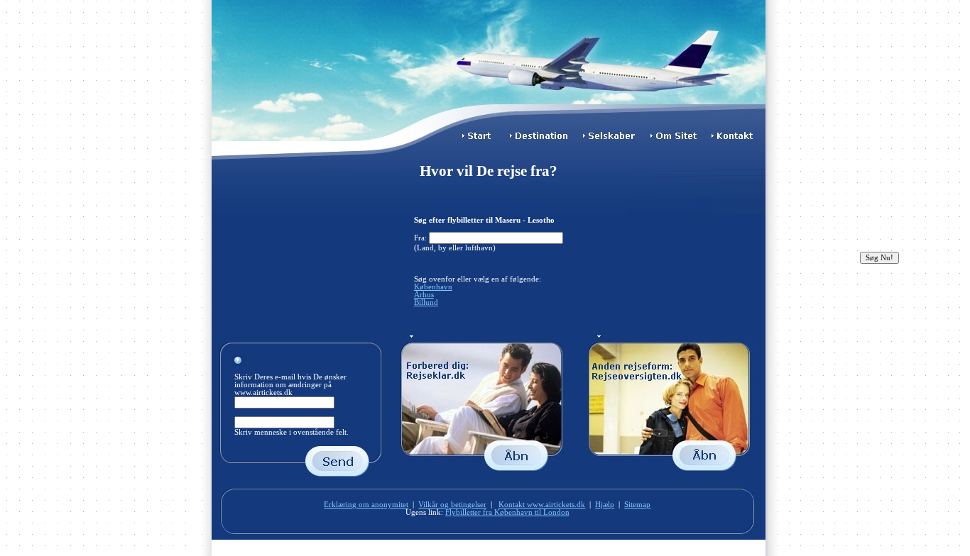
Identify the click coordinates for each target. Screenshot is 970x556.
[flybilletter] (478, 141)
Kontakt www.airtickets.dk (541, 504)
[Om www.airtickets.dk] (678, 141)
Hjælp (604, 504)
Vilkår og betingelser (452, 504)
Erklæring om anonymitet (366, 504)
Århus (424, 295)
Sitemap (637, 504)
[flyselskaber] (612, 141)
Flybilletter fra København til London (507, 512)
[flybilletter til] (541, 141)
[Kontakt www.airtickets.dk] (737, 141)
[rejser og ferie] (671, 470)
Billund (426, 302)
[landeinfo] (488, 470)
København (433, 287)
